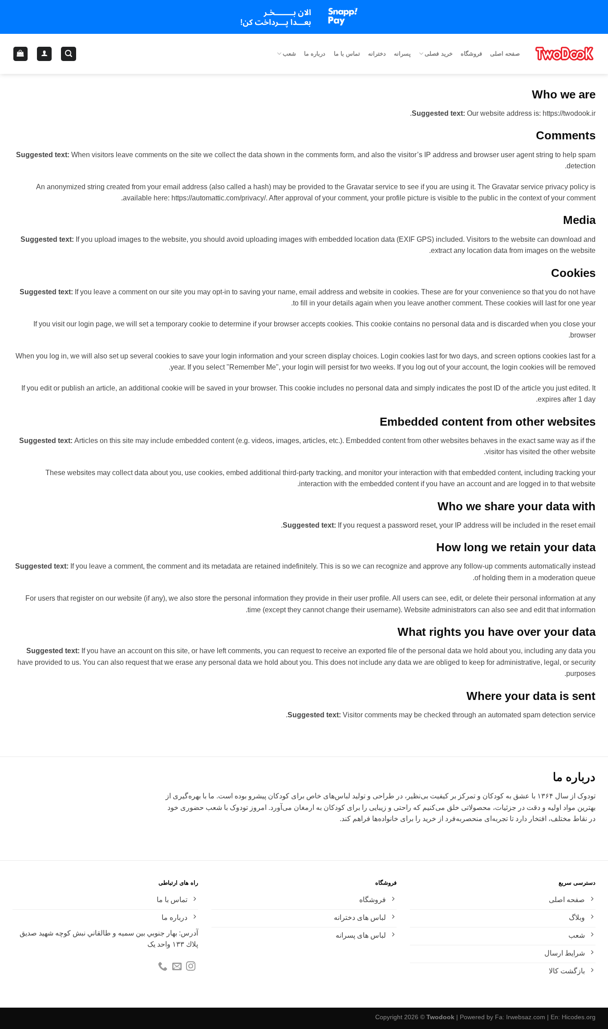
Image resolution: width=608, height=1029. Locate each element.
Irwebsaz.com (525, 1017)
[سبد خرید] (20, 54)
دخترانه (377, 53)
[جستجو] (68, 54)
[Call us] (162, 967)
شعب (289, 53)
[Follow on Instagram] (190, 967)
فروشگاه (471, 53)
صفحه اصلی (505, 53)
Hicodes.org (579, 1017)
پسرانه (402, 53)
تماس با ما (347, 53)
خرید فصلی (438, 53)
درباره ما (314, 53)
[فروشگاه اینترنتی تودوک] (564, 54)
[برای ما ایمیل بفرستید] (177, 967)
